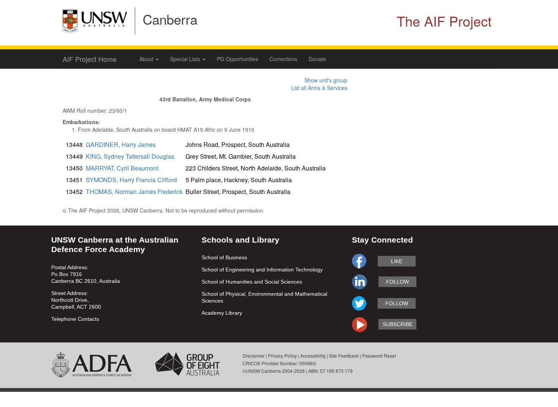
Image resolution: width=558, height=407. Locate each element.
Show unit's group (325, 80)
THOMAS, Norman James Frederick (134, 191)
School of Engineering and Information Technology (262, 270)
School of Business (224, 257)
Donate (317, 59)
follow (397, 282)
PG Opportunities (237, 59)
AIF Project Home (90, 59)
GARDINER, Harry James (121, 144)
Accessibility (313, 355)
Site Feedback (344, 355)
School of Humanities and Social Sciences (252, 282)
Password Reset (379, 355)
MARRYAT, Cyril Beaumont (122, 168)
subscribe (398, 324)
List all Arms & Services (319, 87)
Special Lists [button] (186, 59)
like (396, 261)
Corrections (283, 59)
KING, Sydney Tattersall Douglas (130, 156)
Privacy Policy (282, 355)
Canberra (170, 18)
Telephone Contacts (75, 319)
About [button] (147, 59)
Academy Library (222, 313)
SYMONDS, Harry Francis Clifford (131, 179)
